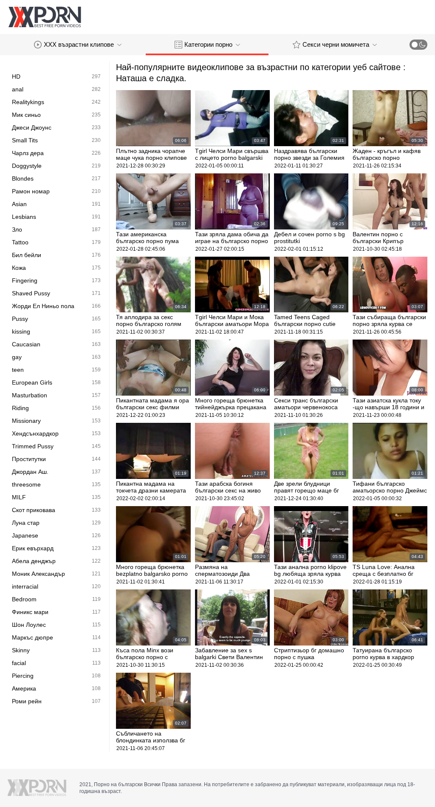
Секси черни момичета (335, 44)
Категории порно (208, 44)
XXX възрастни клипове (79, 44)
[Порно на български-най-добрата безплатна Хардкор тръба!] (45, 17)
